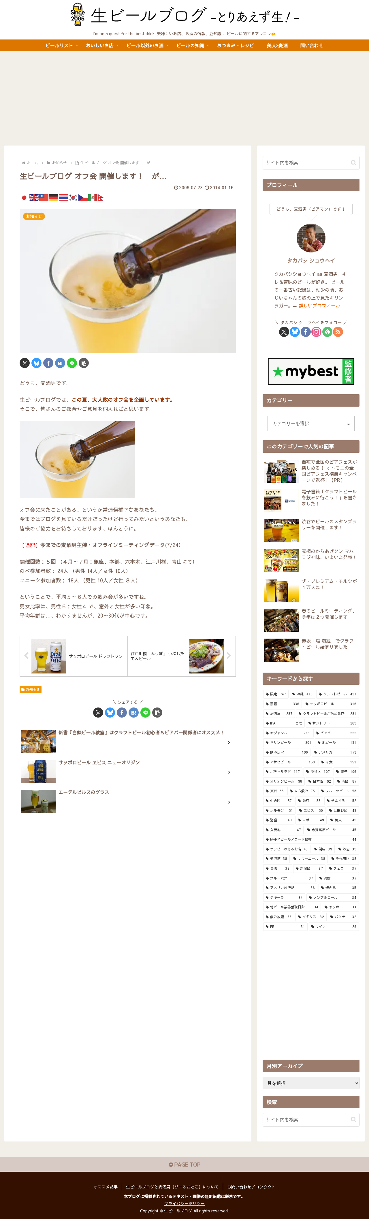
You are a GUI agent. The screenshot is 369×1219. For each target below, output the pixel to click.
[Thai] (64, 197)
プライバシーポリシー (184, 1203)
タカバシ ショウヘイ (311, 260)
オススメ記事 (105, 1187)
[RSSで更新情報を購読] (338, 332)
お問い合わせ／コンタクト (251, 1187)
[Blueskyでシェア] (36, 363)
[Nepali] (103, 197)
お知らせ (33, 689)
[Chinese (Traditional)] (44, 197)
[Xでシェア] (25, 363)
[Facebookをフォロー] (306, 332)
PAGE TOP (186, 1164)
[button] (84, 363)
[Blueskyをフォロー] (295, 332)
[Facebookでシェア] (48, 363)
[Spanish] (93, 197)
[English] (34, 197)
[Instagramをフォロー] (316, 332)
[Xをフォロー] (284, 332)
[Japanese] (24, 197)
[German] (54, 197)
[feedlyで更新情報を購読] (327, 332)
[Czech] (83, 197)
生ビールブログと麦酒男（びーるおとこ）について (172, 1187)
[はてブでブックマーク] (60, 363)
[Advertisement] (184, 98)
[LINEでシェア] (72, 363)
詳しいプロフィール (319, 305)
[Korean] (73, 197)
